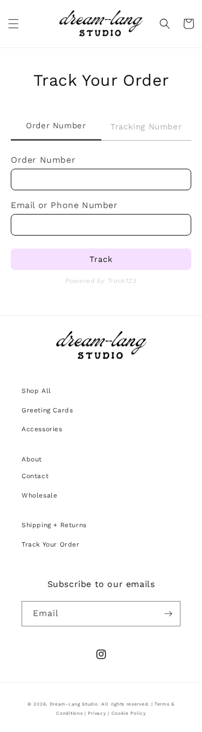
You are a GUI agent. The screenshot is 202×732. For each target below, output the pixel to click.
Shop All (36, 391)
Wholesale (39, 495)
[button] (13, 24)
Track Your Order (51, 544)
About (32, 459)
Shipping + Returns (54, 525)
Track (101, 259)
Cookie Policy (129, 713)
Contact (35, 476)
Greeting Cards (47, 410)
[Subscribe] (168, 613)
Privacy (97, 713)
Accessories (42, 429)
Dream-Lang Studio (74, 704)
